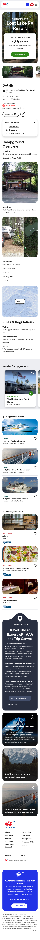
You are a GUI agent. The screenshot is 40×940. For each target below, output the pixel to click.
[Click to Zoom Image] (17, 72)
